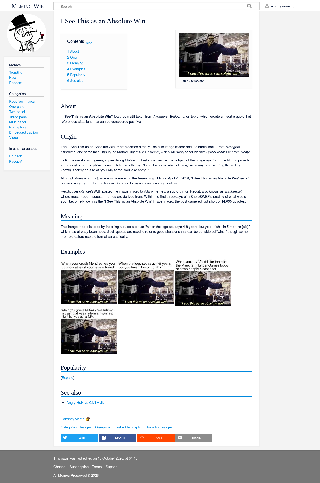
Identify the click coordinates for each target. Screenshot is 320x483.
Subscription (79, 466)
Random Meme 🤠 (75, 418)
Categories (69, 426)
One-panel (103, 426)
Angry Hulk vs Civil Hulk (85, 402)
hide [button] (89, 42)
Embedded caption (129, 426)
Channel (59, 466)
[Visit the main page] (26, 33)
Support (112, 466)
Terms (97, 466)
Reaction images (160, 426)
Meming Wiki (28, 6)
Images (86, 426)
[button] (156, 377)
